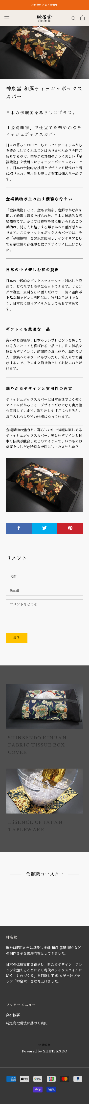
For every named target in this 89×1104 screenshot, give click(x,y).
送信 (16, 637)
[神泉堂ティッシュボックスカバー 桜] (44, 485)
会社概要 (13, 1015)
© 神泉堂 (44, 1045)
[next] (79, 889)
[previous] (9, 889)
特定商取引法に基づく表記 (26, 1023)
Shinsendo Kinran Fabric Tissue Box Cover (37, 745)
